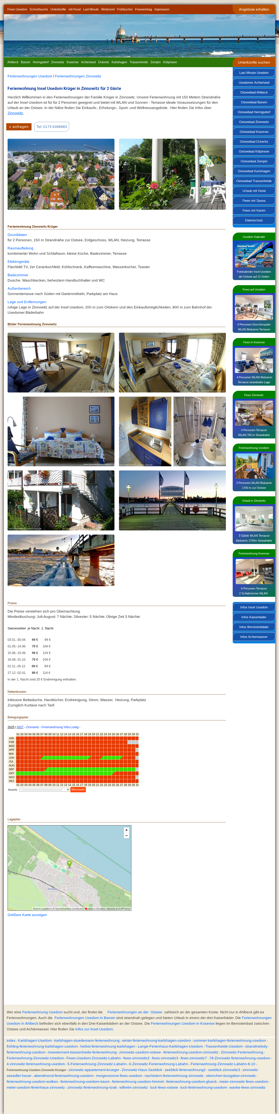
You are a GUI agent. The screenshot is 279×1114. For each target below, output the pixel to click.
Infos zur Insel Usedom (94, 1029)
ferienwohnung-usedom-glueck (191, 1082)
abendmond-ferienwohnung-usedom (64, 1076)
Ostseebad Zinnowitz (254, 122)
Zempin (156, 62)
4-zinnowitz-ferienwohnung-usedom (36, 1064)
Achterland (88, 62)
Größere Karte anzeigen (27, 915)
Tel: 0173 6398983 (51, 127)
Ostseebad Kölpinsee (254, 151)
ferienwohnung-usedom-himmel (138, 1082)
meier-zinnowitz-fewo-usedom (243, 1082)
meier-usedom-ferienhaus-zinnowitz (36, 1087)
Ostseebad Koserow (254, 132)
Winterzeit (108, 9)
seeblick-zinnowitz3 (224, 1070)
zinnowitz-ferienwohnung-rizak (92, 1087)
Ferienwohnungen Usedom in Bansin (84, 1018)
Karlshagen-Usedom (35, 1040)
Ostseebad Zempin (254, 161)
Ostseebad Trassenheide (254, 181)
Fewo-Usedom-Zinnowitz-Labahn (93, 1058)
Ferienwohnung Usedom (42, 1012)
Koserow (73, 62)
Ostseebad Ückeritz (254, 141)
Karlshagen (119, 62)
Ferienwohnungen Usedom (30, 76)
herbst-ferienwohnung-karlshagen (107, 1046)
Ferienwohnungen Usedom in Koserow (183, 1023)
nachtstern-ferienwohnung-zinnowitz (174, 1076)
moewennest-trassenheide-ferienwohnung (82, 1052)
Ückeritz (103, 62)
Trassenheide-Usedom (224, 1046)
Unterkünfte (58, 9)
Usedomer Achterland (254, 82)
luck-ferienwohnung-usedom (203, 1087)
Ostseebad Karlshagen (254, 171)
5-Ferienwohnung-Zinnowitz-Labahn (97, 1064)
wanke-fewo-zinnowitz (247, 1087)
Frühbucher (125, 9)
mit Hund (75, 9)
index (11, 1040)
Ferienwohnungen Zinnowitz (78, 76)
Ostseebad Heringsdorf (254, 112)
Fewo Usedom (17, 9)
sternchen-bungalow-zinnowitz (231, 1076)
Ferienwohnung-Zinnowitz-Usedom (35, 1058)
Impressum (161, 9)
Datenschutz (254, 220)
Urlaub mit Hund (254, 191)
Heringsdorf (41, 62)
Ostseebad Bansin (254, 102)
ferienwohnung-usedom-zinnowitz (190, 1052)
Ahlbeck (12, 62)
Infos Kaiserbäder (253, 617)
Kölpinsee (170, 62)
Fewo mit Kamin (254, 210)
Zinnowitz (57, 62)
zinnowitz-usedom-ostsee (140, 1052)
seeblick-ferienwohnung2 (185, 1070)
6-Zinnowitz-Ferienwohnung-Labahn (158, 1064)
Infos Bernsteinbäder (254, 627)
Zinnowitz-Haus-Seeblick (142, 1070)
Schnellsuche (39, 9)
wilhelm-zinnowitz (133, 1087)
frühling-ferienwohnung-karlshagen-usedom (42, 1046)
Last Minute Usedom (254, 73)
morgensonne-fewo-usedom (119, 1076)
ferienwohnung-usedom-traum (85, 1082)
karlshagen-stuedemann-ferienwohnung (87, 1040)
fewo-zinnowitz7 (194, 1058)
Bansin (25, 62)
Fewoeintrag (143, 9)
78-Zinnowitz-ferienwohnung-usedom (239, 1058)
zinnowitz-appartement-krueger (94, 1070)
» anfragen (19, 127)
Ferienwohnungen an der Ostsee (134, 1012)
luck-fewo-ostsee (164, 1087)
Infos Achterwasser (254, 637)
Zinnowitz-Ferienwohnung (242, 1052)
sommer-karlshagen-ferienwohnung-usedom (229, 1040)
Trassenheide (139, 62)
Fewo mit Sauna (254, 200)
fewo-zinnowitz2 (136, 1058)
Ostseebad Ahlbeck (254, 92)
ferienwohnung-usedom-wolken (32, 1082)
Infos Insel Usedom (254, 607)
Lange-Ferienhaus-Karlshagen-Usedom (170, 1046)
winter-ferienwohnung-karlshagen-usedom (156, 1040)
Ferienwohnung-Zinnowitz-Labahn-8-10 (223, 1064)
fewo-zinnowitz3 (165, 1058)
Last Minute (91, 9)
